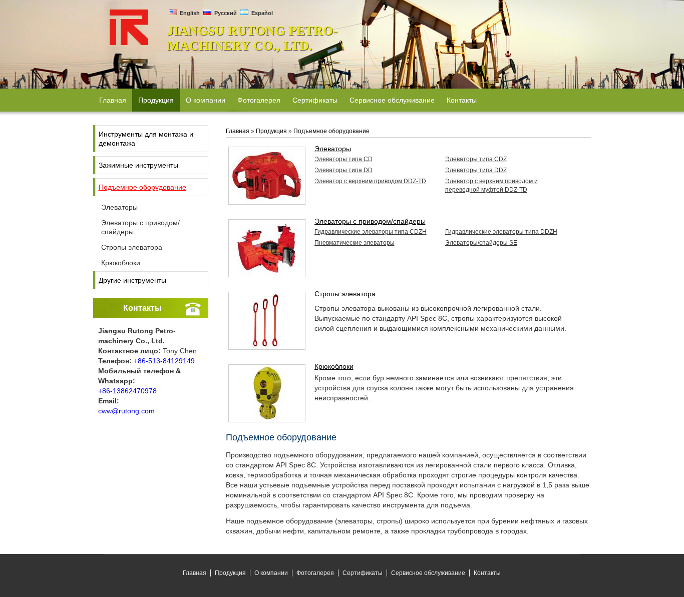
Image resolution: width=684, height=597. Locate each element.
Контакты (142, 308)
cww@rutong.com (126, 411)
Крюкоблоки (120, 263)
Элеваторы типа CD (343, 159)
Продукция (271, 131)
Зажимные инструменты (138, 165)
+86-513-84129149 (164, 361)
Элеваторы (119, 207)
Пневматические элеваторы (354, 242)
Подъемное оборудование (142, 187)
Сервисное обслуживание (428, 572)
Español (261, 13)
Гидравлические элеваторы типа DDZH (501, 231)
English (189, 13)
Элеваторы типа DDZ (476, 170)
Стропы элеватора (131, 247)
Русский (225, 13)
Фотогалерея (315, 572)
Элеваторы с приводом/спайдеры (140, 227)
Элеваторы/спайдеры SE (481, 242)
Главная (237, 131)
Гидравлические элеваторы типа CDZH (370, 231)
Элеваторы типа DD (343, 170)
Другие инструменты (132, 280)
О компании (271, 572)
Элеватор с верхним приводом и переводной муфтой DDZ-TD (491, 185)
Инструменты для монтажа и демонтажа (146, 138)
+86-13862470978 (127, 391)
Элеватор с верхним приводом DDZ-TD (370, 181)
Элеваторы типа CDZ (476, 159)
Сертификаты (363, 572)
